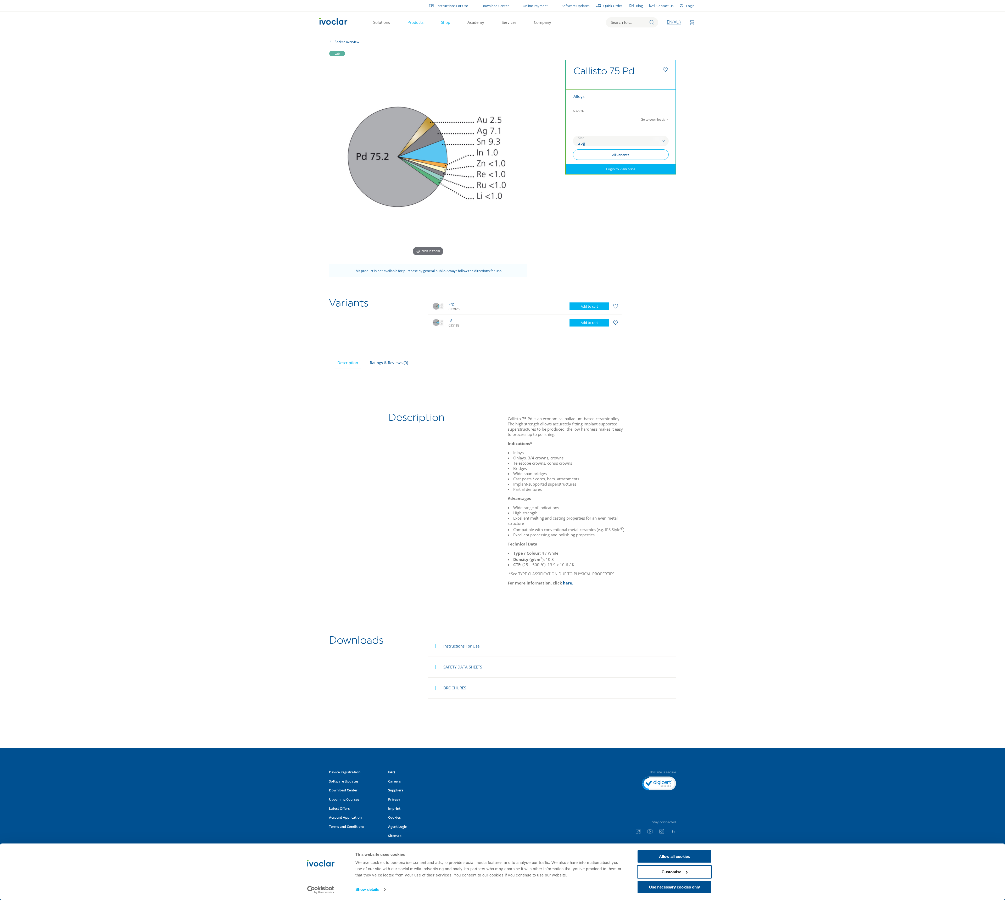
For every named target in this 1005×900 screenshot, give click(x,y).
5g (450, 320)
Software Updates (575, 5)
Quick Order (612, 5)
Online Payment (535, 5)
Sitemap (394, 835)
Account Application (345, 817)
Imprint (394, 808)
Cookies (394, 817)
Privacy (394, 799)
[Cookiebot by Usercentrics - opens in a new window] (321, 890)
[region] (537, 314)
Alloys (578, 96)
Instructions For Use (452, 5)
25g (451, 303)
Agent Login (397, 826)
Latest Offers (339, 808)
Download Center (495, 5)
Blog (639, 5)
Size (581, 138)
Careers (394, 781)
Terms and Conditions (346, 826)
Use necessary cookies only (674, 887)
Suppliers (395, 790)
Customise (671, 872)
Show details (367, 889)
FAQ (391, 772)
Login (690, 5)
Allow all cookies (674, 856)
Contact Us (664, 5)
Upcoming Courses (344, 799)
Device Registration (344, 772)
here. (568, 583)
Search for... (621, 22)
